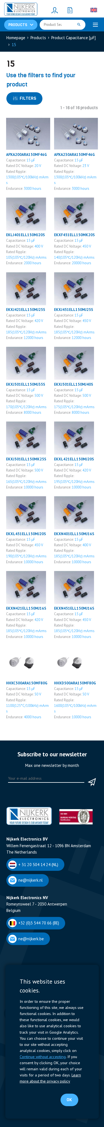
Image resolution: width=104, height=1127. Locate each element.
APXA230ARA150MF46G (74, 154)
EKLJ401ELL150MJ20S (25, 234)
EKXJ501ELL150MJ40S (73, 384)
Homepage (15, 37)
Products (38, 37)
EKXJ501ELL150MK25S (26, 459)
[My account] (55, 10)
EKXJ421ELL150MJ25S (25, 309)
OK (69, 1100)
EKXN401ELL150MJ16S (74, 533)
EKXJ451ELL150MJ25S (73, 309)
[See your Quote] (70, 10)
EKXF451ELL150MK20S (74, 234)
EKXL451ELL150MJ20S (26, 533)
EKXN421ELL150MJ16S (26, 608)
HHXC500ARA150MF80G (26, 682)
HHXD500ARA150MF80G (75, 682)
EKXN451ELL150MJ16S (74, 608)
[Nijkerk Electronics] (20, 10)
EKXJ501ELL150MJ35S (25, 384)
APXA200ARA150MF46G (26, 154)
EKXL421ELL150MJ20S (74, 459)
